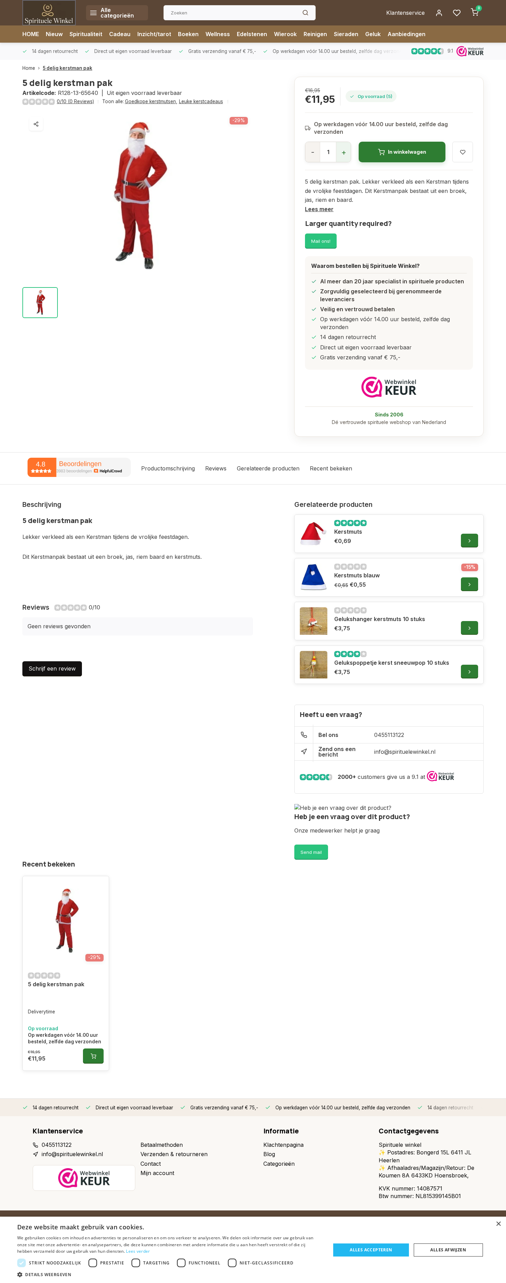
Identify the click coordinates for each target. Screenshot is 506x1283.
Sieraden (346, 34)
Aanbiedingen (406, 34)
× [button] (498, 1224)
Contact (150, 1163)
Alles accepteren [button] (371, 1250)
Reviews (215, 468)
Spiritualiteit (86, 34)
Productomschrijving (168, 468)
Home (28, 68)
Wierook (285, 34)
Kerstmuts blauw (357, 575)
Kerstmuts (348, 531)
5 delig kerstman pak (67, 68)
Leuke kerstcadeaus (201, 101)
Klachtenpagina (283, 1144)
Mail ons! (320, 241)
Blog (269, 1154)
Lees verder (138, 1251)
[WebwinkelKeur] (389, 387)
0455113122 (389, 734)
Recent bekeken (331, 468)
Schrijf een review (52, 668)
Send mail (311, 852)
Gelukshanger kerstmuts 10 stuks (379, 619)
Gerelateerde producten (268, 468)
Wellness (217, 34)
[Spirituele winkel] (49, 12)
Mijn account (157, 1173)
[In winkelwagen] (93, 1056)
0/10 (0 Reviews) (75, 101)
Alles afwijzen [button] (448, 1250)
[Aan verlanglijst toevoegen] (98, 886)
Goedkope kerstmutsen (151, 101)
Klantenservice (405, 12)
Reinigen (315, 34)
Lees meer (319, 209)
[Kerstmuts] (313, 533)
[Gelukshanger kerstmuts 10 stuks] (313, 621)
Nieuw (54, 34)
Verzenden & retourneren (174, 1154)
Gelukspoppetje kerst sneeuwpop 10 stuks (391, 662)
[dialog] (253, 1250)
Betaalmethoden (161, 1144)
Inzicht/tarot (154, 34)
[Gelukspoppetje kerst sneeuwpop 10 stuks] (313, 664)
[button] (169, 1274)
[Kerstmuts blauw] (313, 577)
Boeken (188, 34)
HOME (30, 34)
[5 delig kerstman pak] (66, 921)
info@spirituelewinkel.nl (404, 751)
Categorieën (279, 1163)
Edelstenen (252, 34)
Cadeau (119, 34)
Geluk (373, 34)
